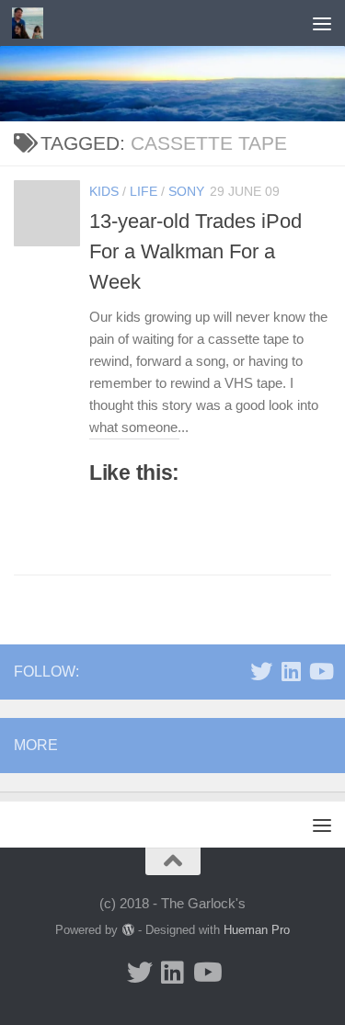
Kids (104, 191)
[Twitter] (261, 671)
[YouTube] (320, 671)
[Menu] (322, 23)
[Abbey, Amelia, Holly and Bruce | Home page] (32, 23)
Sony (186, 191)
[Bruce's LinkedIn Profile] (291, 671)
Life (143, 191)
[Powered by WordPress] (127, 930)
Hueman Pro (257, 930)
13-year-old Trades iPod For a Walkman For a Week (195, 251)
